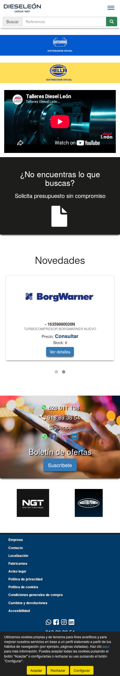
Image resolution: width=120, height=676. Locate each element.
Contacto (15, 547)
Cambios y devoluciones (27, 602)
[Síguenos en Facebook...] (53, 437)
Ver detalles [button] (60, 351)
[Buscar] (111, 21)
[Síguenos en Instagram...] (63, 437)
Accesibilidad (19, 610)
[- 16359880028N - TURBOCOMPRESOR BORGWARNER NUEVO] (60, 297)
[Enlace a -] (32, 503)
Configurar (82, 670)
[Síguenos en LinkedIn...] (74, 437)
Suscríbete (60, 465)
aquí (106, 646)
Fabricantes (17, 563)
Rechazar (58, 670)
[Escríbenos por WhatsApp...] (45, 437)
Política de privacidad (25, 579)
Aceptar (36, 670)
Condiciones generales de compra (35, 594)
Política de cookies (23, 586)
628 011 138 (63, 407)
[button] (56, 372)
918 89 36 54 (63, 417)
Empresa (15, 539)
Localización (18, 555)
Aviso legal (17, 571)
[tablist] (60, 325)
